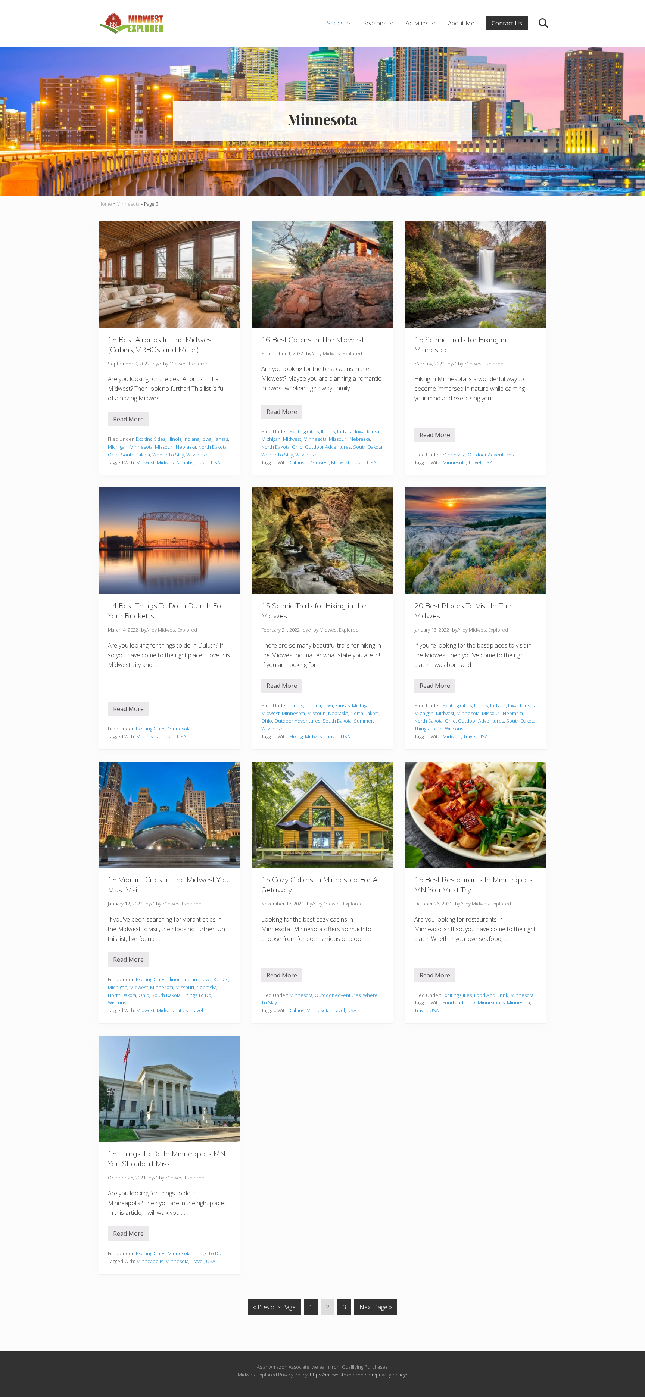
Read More (131, 420)
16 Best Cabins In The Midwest (312, 339)
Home (105, 203)
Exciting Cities (150, 439)
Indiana (191, 439)
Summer (363, 720)
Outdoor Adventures (328, 446)
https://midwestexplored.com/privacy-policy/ (358, 1374)
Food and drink (459, 1002)
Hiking (296, 736)
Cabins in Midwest (309, 462)
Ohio (113, 454)
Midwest (145, 462)
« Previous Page (274, 1309)
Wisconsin (197, 454)
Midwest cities (172, 1010)
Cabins (297, 1010)
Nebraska (186, 446)
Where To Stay (168, 454)
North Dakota (212, 446)
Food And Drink (491, 995)
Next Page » (375, 1309)
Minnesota (128, 203)
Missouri (164, 446)
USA (215, 462)
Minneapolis (491, 1002)
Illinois (174, 439)
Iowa (206, 439)
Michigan (117, 446)
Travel (202, 462)
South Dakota (135, 454)
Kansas (221, 439)
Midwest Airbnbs (175, 462)
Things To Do (428, 728)
